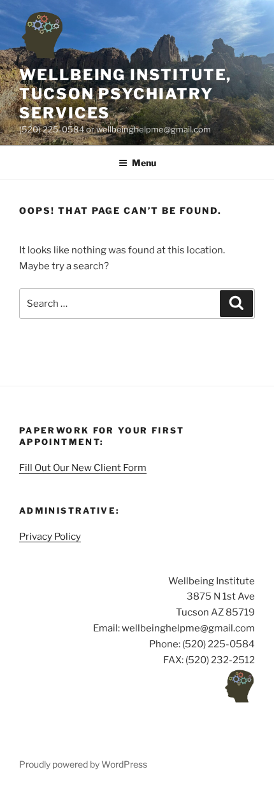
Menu (144, 162)
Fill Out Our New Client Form (83, 468)
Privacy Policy (50, 536)
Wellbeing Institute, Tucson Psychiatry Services (125, 94)
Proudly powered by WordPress (83, 764)
